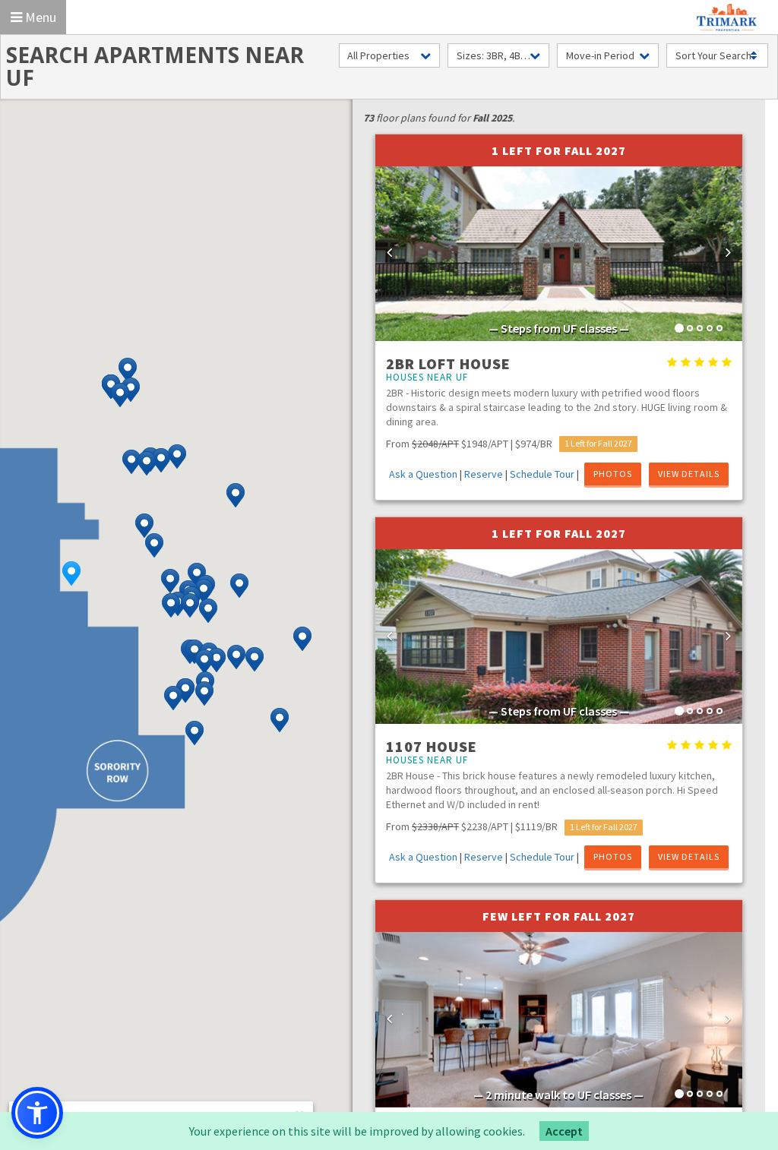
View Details (688, 473)
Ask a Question (423, 474)
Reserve (483, 474)
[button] (71, 573)
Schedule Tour (542, 474)
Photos (612, 473)
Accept (564, 1131)
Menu (39, 17)
